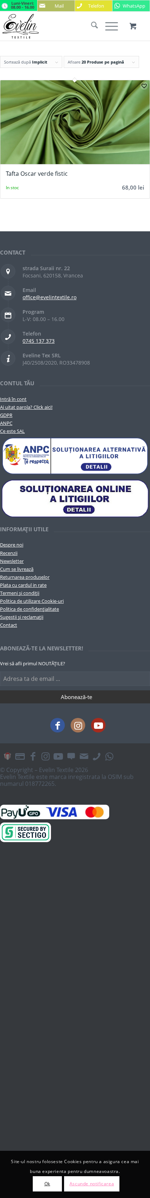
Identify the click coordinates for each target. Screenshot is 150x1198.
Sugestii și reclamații (21, 617)
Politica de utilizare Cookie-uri (32, 601)
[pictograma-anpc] (75, 456)
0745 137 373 (39, 340)
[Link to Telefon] (96, 756)
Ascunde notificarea (92, 1184)
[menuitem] (91, 26)
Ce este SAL (12, 431)
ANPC (6, 423)
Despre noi (11, 544)
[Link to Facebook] (57, 725)
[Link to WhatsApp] (109, 756)
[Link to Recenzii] (71, 756)
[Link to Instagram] (78, 725)
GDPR (6, 415)
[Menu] (108, 26)
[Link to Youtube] (98, 725)
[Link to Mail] (83, 756)
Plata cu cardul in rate (23, 585)
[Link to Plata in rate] (20, 756)
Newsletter (12, 561)
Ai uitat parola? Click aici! (26, 407)
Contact (8, 625)
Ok (47, 1184)
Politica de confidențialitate (29, 609)
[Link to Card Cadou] (7, 756)
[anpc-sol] (75, 498)
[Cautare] (91, 26)
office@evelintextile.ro (49, 297)
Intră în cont (13, 399)
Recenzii (8, 553)
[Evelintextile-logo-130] (60, 26)
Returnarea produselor (25, 577)
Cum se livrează (16, 569)
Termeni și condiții (19, 593)
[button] (144, 86)
